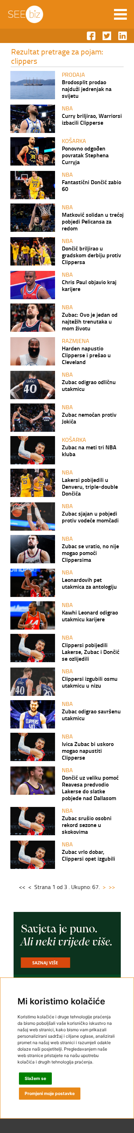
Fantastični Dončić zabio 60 (91, 185)
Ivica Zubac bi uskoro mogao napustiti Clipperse (88, 750)
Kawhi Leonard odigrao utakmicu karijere (90, 615)
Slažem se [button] (35, 1078)
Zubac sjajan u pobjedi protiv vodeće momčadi (90, 516)
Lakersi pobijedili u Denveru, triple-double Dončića (90, 486)
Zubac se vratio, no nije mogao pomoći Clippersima (90, 553)
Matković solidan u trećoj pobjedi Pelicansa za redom (93, 221)
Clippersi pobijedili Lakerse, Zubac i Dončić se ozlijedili (90, 652)
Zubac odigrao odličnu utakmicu (89, 385)
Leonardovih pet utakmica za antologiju (89, 583)
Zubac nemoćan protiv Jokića (89, 417)
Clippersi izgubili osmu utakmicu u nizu (90, 681)
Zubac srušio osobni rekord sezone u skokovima (86, 825)
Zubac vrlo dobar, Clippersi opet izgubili (88, 854)
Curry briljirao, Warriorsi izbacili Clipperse (92, 118)
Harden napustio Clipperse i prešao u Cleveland (86, 355)
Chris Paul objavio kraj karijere (89, 285)
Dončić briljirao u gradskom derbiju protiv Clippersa (91, 255)
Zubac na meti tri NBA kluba (89, 450)
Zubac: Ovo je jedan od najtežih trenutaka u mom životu (90, 321)
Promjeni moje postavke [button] (50, 1093)
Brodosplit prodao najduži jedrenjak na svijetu (86, 89)
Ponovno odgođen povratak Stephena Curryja (85, 155)
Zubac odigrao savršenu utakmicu (91, 714)
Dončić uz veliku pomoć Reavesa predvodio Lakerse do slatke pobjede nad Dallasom (90, 787)
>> (112, 887)
